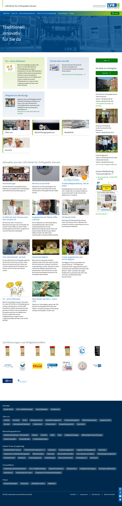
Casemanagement (35, 458)
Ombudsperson (81, 458)
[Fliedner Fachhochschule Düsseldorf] (23, 381)
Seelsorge (50, 454)
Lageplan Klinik (105, 420)
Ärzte (24, 420)
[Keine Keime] (37, 366)
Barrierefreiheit (109, 494)
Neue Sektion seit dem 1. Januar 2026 (45, 301)
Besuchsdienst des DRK (65, 454)
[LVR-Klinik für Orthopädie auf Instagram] (120, 489)
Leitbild (6, 420)
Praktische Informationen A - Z (34, 450)
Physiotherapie (24, 439)
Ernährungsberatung (40, 439)
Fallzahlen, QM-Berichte (107, 469)
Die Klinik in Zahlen (38, 483)
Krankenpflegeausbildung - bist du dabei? (75, 181)
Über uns (16, 127)
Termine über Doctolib (68, 73)
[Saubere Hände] (82, 366)
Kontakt (98, 106)
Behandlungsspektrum (45, 127)
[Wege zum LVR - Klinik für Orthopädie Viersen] (97, 366)
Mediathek (75, 127)
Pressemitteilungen (10, 483)
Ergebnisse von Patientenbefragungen (16, 454)
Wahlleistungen (38, 454)
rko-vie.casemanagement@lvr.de (106, 164)
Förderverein (38, 424)
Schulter (44, 435)
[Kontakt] (120, 499)
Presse (5, 480)
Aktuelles (6, 406)
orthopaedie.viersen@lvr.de (104, 104)
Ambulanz (21, 458)
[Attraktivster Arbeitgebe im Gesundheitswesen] (97, 351)
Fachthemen (55, 409)
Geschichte (81, 424)
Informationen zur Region (85, 454)
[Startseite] (106, 6)
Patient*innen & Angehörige (13, 446)
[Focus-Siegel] (52, 351)
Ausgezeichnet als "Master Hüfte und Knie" (45, 218)
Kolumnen (94, 458)
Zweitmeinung (50, 458)
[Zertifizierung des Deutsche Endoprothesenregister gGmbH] (8, 366)
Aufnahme (52, 450)
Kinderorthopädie (10, 439)
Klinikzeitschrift (9, 458)
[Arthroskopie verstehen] (8, 381)
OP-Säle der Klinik (75, 218)
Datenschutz (96, 494)
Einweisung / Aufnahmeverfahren (15, 469)
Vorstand (16, 420)
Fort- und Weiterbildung (24, 409)
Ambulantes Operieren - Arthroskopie (16, 435)
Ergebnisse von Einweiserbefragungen (48, 473)
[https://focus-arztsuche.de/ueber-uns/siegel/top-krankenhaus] (37, 351)
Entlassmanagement (66, 450)
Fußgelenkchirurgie (71, 435)
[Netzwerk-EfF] (67, 366)
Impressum (84, 494)
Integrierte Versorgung (87, 469)
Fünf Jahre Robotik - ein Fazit (16, 258)
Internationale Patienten (21, 424)
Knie (59, 435)
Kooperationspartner (66, 424)
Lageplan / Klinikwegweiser (86, 450)
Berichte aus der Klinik (45, 181)
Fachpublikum (8, 465)
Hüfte (52, 435)
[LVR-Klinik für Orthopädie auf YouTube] (120, 496)
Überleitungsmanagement (106, 454)
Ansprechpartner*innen (24, 473)
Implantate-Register (45, 258)
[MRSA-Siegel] (52, 366)
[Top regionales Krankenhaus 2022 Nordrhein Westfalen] (8, 351)
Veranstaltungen (16, 181)
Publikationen (71, 469)
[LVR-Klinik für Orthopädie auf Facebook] (120, 492)
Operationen (8, 473)
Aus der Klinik (8, 409)
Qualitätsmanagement (53, 420)
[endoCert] (82, 351)
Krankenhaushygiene (72, 420)
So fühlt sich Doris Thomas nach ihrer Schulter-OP (16, 218)
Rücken (34, 435)
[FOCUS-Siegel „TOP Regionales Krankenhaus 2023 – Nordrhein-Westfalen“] (23, 351)
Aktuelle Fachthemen (56, 469)
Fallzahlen (102, 450)
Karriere (16, 145)
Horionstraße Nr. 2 (102, 214)
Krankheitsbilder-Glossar (12, 450)
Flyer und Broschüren (65, 458)
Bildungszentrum (36, 420)
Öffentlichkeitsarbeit (89, 420)
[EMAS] (23, 366)
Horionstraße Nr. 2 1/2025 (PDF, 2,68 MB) (108, 178)
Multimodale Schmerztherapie (92, 435)
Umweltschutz (50, 424)
